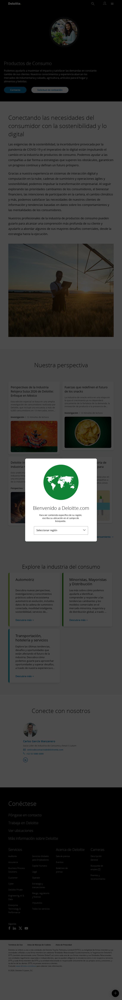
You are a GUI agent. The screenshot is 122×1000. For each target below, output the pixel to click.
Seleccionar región (46, 530)
